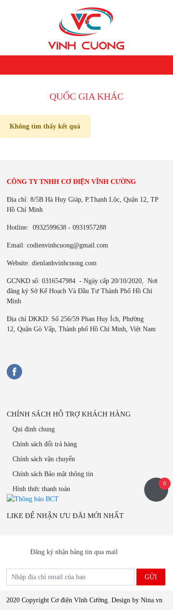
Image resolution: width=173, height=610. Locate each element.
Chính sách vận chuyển (43, 459)
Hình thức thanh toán (41, 489)
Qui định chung (33, 429)
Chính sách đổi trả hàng (44, 444)
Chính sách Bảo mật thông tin (52, 474)
